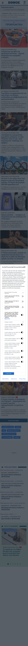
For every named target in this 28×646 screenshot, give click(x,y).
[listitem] (14, 293)
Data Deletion (5, 378)
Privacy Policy (22, 378)
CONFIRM (8, 373)
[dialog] (14, 323)
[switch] (22, 296)
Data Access (14, 378)
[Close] (25, 267)
